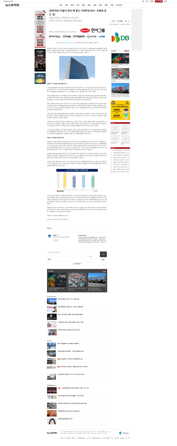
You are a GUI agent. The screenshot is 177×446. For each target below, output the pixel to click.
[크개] (125, 21)
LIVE (147, 1)
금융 (89, 5)
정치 (66, 5)
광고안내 (74, 438)
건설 (111, 5)
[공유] (121, 21)
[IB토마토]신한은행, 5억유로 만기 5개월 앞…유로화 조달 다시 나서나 (94, 239)
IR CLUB (88, 438)
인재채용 (68, 438)
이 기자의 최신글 (82, 235)
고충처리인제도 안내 (96, 438)
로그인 (165, 1)
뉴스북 (56, 240)
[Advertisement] (136, 29)
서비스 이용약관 (106, 438)
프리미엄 (119, 5)
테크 (100, 5)
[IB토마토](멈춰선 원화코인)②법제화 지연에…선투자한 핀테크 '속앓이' (94, 237)
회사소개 (63, 438)
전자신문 (151, 1)
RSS (112, 438)
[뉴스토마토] (12, 5)
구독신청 (116, 438)
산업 (94, 5)
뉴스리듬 (113, 50)
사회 (77, 5)
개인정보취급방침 (81, 438)
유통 (106, 5)
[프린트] (118, 21)
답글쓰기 (114, 21)
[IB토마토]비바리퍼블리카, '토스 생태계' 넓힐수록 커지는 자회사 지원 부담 (95, 240)
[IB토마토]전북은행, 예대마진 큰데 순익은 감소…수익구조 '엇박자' (93, 242)
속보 (60, 5)
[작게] (128, 21)
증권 (83, 5)
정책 (72, 5)
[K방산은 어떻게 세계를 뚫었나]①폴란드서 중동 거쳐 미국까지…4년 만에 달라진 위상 (120, 96)
